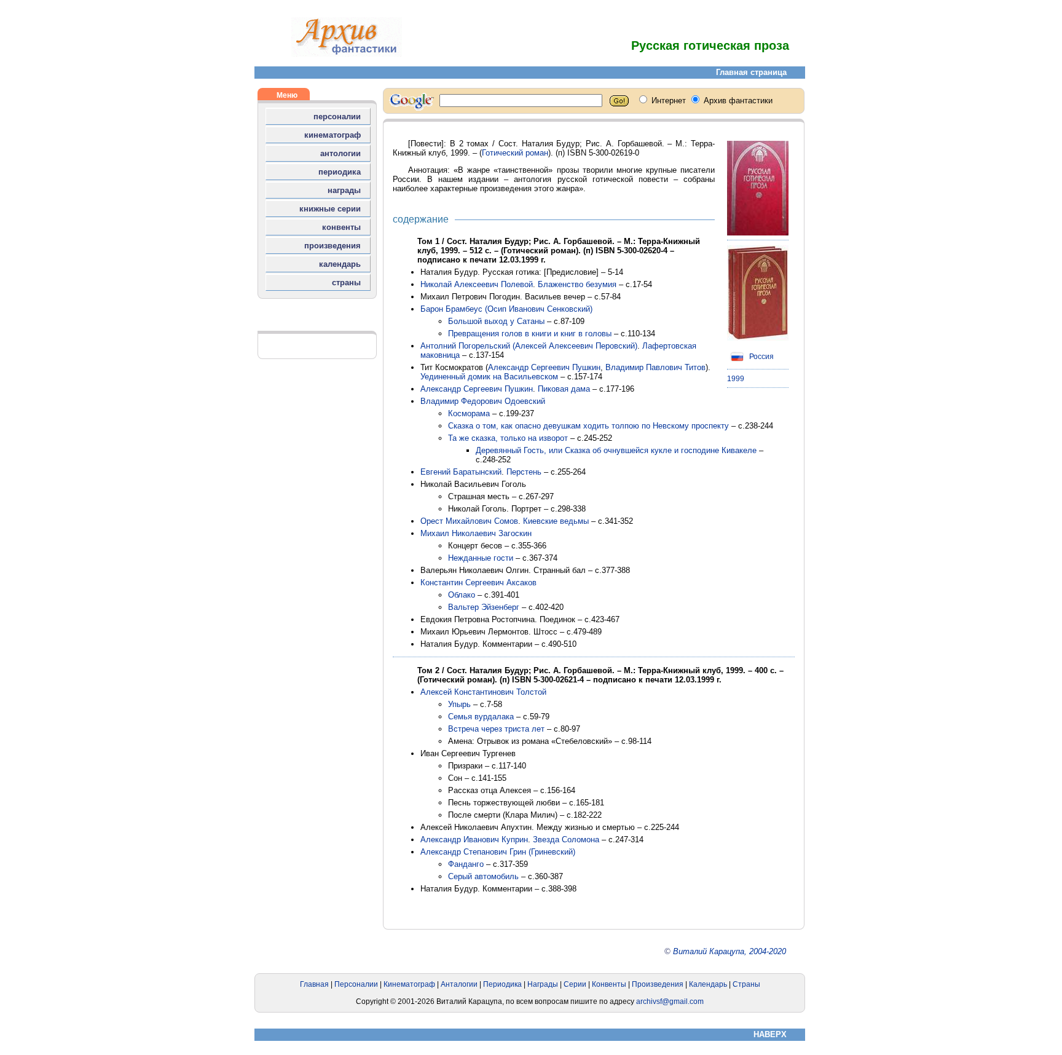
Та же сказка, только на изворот (508, 438)
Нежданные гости (480, 558)
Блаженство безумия (577, 284)
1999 (735, 378)
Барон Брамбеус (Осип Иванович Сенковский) (506, 309)
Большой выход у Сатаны (496, 321)
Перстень (523, 471)
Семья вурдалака (481, 716)
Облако (461, 594)
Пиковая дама (564, 388)
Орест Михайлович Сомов (469, 521)
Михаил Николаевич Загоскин (476, 533)
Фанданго (466, 864)
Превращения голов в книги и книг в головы (530, 333)
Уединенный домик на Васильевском (489, 376)
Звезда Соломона (566, 839)
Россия (760, 356)
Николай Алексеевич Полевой (476, 284)
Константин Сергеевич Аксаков (478, 582)
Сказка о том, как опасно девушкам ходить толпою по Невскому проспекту (588, 425)
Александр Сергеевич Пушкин (544, 367)
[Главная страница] (346, 53)
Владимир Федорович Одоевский (482, 401)
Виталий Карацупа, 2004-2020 (729, 951)
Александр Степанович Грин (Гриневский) (497, 851)
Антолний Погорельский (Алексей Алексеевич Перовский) (528, 345)
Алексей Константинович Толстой (483, 692)
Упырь (459, 704)
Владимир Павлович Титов (655, 367)
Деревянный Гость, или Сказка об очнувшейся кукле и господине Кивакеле (616, 450)
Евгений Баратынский (461, 471)
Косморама (469, 413)
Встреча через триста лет (496, 728)
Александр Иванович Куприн (474, 839)
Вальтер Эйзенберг (483, 607)
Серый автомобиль (483, 876)
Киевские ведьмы (556, 521)
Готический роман (515, 152)
